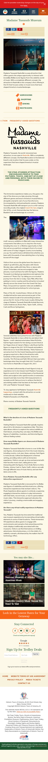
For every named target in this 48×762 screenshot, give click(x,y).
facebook (15, 630)
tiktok (33, 630)
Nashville (26, 155)
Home (5, 676)
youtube (21, 630)
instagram (27, 630)
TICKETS (43, 13)
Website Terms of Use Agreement (28, 676)
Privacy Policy (15, 680)
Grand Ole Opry (31, 208)
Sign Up (35, 654)
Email (9, 34)
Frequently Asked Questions (25, 121)
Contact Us (24, 683)
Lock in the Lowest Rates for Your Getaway (24, 614)
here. (26, 6)
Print (23, 34)
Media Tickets (33, 680)
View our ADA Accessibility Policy (28, 712)
